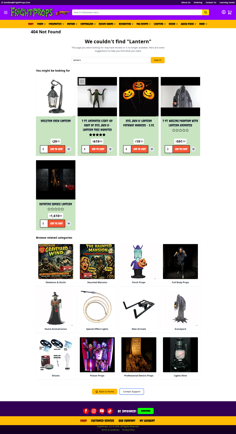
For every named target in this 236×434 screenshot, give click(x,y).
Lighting (158, 24)
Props (40, 24)
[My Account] (224, 12)
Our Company (127, 421)
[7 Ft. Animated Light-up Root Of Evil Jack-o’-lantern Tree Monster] (97, 96)
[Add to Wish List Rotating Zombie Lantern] (68, 223)
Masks (172, 24)
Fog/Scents (142, 24)
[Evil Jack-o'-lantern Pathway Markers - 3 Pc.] (139, 96)
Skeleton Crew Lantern (56, 121)
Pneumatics (55, 24)
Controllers (87, 24)
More (203, 24)
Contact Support (131, 391)
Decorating (125, 24)
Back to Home (106, 391)
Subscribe (145, 410)
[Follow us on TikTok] (109, 410)
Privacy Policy (128, 429)
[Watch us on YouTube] (101, 410)
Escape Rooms (106, 24)
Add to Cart (56, 149)
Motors (71, 24)
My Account (147, 421)
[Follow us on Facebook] (85, 410)
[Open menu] (5, 12)
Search (157, 60)
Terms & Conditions (110, 429)
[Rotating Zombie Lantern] (55, 180)
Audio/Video (187, 24)
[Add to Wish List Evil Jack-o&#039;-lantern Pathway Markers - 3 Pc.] (151, 149)
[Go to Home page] (31, 12)
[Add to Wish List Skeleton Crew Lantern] (68, 149)
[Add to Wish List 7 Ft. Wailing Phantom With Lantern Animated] (193, 149)
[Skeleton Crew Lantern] (55, 96)
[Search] (205, 12)
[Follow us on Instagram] (93, 410)
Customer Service (102, 421)
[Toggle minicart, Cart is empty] (230, 12)
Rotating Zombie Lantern (55, 204)
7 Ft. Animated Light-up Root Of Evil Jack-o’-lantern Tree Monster (97, 125)
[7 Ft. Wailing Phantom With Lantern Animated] (180, 96)
